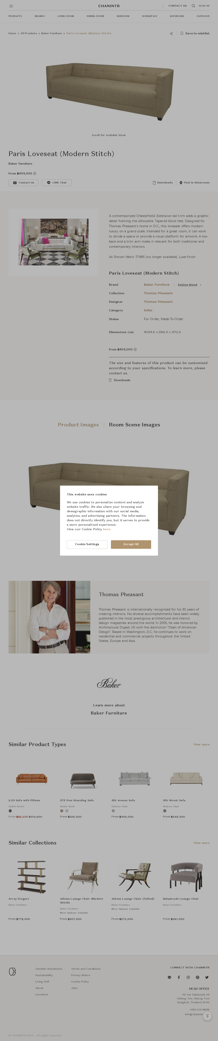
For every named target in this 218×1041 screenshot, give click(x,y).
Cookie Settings (87, 544)
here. (107, 529)
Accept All (131, 544)
